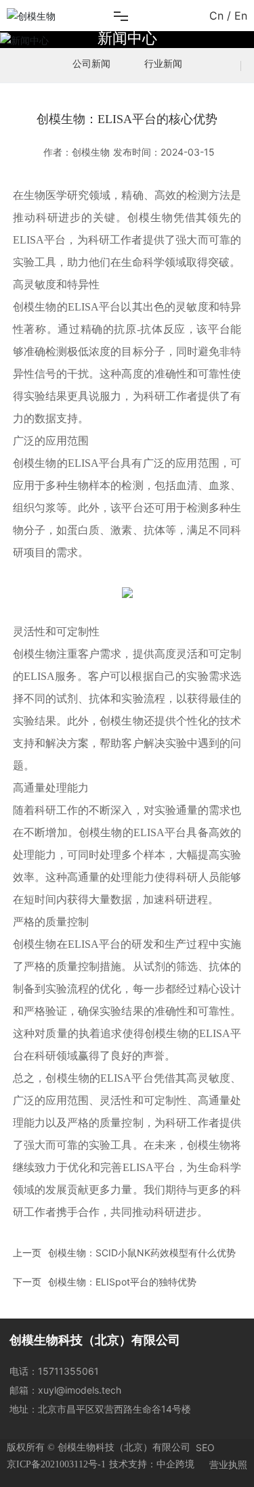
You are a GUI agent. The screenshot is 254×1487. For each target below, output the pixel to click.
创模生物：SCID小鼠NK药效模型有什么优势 (142, 1252)
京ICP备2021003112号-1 (56, 1464)
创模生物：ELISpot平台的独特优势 (122, 1281)
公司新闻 (91, 63)
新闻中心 (127, 37)
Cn (216, 15)
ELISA (28, 240)
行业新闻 (163, 63)
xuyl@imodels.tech (79, 1390)
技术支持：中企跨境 (151, 1464)
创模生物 (35, 307)
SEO (205, 1447)
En (240, 15)
